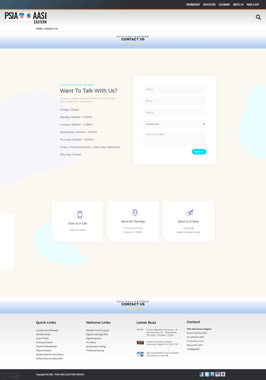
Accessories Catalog (96, 346)
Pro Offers (91, 342)
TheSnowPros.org (95, 350)
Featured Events (44, 342)
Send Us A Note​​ (188, 221)
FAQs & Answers (43, 350)
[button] (258, 18)
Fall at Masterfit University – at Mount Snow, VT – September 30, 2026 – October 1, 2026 (162, 332)
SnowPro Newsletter (46, 346)
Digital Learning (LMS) (97, 334)
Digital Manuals (94, 338)
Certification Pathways (47, 330)
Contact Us (193, 349)
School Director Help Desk (49, 358)
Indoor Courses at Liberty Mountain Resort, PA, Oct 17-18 (162, 343)
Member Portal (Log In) (97, 330)
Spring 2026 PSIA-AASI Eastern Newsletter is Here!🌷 (163, 354)
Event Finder (42, 338)
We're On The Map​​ (133, 221)
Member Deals (43, 334)
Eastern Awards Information (50, 354)
